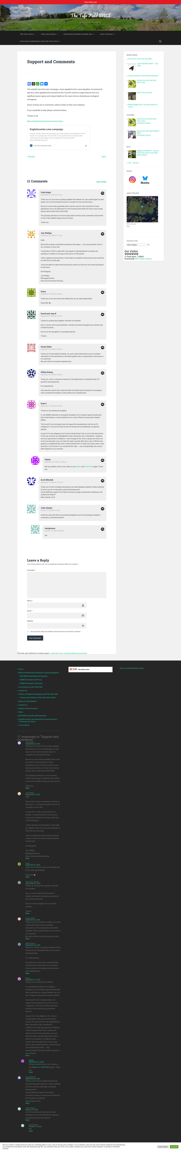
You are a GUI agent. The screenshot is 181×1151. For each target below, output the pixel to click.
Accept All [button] (174, 1147)
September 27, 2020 (32, 980)
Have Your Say (106, 34)
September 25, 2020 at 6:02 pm (51, 294)
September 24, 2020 (32, 744)
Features (142, 123)
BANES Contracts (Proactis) (31, 683)
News (21, 712)
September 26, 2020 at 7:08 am (51, 316)
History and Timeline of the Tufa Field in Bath (37, 697)
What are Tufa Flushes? (28, 701)
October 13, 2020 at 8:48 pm (54, 531)
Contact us (23, 690)
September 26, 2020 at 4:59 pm (51, 375)
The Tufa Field (26, 34)
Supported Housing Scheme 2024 (77, 34)
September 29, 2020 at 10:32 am (52, 482)
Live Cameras (24, 725)
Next (104, 157)
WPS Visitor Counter (143, 259)
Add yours (101, 182)
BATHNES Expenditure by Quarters (34, 676)
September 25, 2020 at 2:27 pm (51, 235)
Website (30, 621)
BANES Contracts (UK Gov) (31, 680)
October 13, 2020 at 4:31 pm (50, 510)
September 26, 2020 (32, 883)
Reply (102, 193)
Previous (31, 157)
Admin (48, 459)
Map (128, 226)
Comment (31, 570)
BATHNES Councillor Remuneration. (33, 716)
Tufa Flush (89, 467)
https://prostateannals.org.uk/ (132, 668)
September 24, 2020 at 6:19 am (51, 195)
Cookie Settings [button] (163, 1147)
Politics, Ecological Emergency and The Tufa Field (38, 694)
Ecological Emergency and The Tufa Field (39, 41)
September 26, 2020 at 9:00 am (51, 349)
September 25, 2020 (32, 795)
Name (30, 601)
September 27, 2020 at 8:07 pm (51, 406)
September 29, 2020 (36, 1062)
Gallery (78, 467)
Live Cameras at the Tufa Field (30, 687)
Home (21, 669)
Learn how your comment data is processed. (68, 653)
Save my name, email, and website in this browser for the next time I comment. (55, 631)
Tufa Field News (48, 34)
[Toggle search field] (160, 41)
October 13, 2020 (31, 1110)
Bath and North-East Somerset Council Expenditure (39, 673)
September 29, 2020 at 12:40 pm (56, 462)
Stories (148, 123)
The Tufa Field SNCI (90, 15)
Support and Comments (28, 708)
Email (29, 611)
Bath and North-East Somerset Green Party (45, 121)
